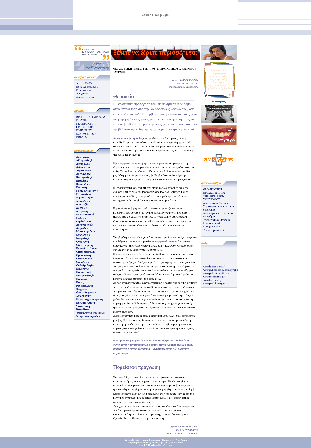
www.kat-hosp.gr (212, 278)
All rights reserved (173, 442)
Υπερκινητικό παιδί (214, 230)
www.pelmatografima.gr (216, 271)
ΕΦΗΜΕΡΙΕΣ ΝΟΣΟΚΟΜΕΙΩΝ (86, 132)
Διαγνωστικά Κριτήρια (216, 202)
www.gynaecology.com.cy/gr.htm (222, 268)
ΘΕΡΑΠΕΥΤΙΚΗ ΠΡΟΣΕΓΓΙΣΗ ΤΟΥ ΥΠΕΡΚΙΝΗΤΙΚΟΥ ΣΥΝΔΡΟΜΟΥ (214, 194)
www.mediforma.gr (213, 275)
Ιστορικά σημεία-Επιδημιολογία (212, 225)
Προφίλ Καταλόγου (87, 86)
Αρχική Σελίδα (84, 83)
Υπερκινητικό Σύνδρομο (217, 219)
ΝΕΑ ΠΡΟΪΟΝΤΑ (85, 123)
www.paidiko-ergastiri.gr (217, 281)
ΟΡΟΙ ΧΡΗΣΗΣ (85, 127)
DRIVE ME (82, 137)
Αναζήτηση (82, 93)
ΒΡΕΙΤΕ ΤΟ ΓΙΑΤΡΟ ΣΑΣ (91, 116)
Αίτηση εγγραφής (86, 96)
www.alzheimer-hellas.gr (217, 285)
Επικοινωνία (83, 90)
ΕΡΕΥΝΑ (81, 120)
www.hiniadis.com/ (214, 264)
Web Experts (168, 445)
